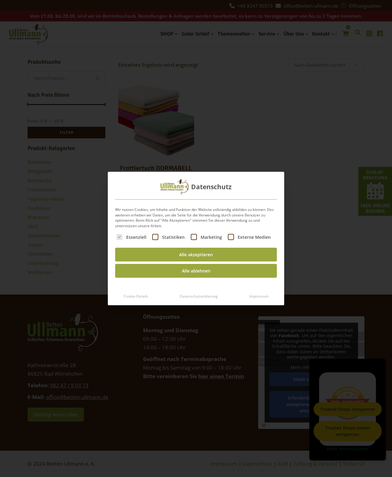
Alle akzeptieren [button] (196, 254)
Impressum (259, 296)
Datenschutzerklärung (199, 296)
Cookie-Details (135, 296)
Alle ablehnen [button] (196, 271)
